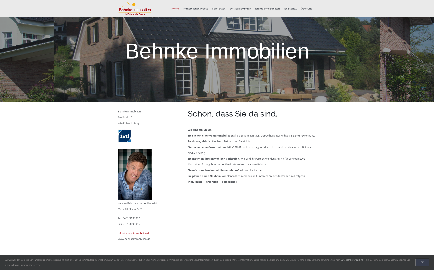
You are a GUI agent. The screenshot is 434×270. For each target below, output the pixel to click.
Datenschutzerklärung (352, 259)
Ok (422, 262)
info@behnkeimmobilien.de (134, 233)
